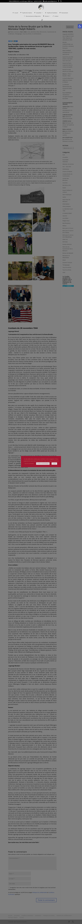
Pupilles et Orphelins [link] (52, 13)
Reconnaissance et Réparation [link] (33, 16)
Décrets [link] (47, 16)
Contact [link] (56, 16)
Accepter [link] (54, 463)
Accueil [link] (16, 13)
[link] (80, 26)
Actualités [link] (38, 13)
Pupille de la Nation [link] (27, 13)
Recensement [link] (64, 13)
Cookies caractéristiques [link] (43, 463)
